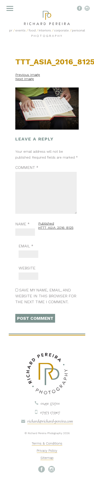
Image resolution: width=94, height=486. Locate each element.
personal (78, 30)
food (32, 30)
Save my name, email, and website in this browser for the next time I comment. (45, 296)
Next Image (24, 79)
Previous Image (27, 75)
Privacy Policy (47, 451)
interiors (45, 30)
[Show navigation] (20, 8)
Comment (26, 167)
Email (26, 246)
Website (27, 268)
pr (10, 30)
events (20, 30)
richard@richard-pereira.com (50, 421)
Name (22, 224)
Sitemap (47, 458)
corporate (61, 30)
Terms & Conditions (47, 443)
